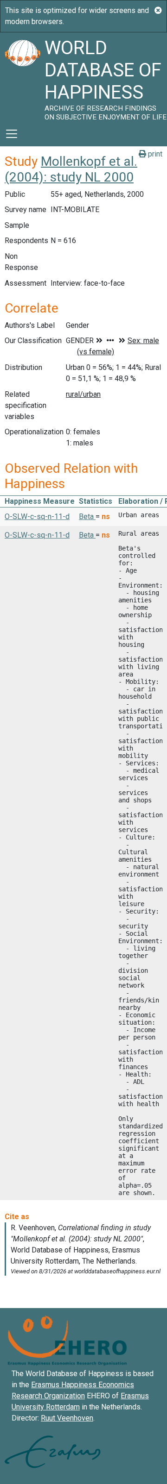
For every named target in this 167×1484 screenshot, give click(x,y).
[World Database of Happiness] (22, 76)
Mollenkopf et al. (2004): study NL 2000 (71, 169)
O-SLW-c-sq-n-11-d (37, 516)
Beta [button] (87, 516)
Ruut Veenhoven (67, 1418)
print (154, 154)
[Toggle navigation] (12, 134)
